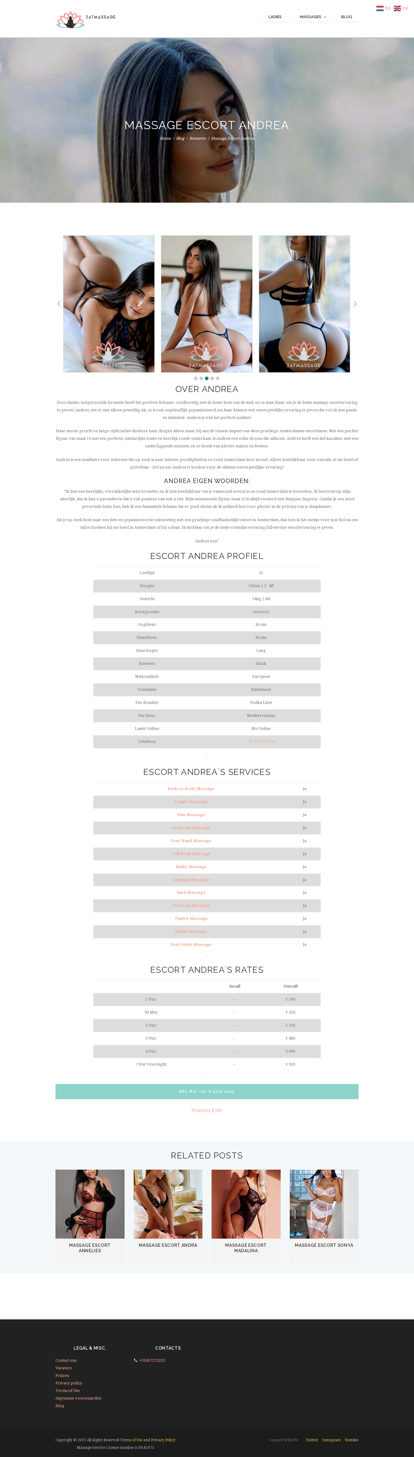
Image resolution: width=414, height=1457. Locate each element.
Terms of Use (67, 1390)
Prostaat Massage (191, 905)
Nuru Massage (190, 892)
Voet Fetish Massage (191, 944)
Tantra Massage (191, 918)
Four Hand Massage (191, 840)
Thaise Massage (191, 931)
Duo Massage (191, 814)
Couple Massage (191, 801)
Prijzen (62, 1375)
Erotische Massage (191, 827)
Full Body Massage (191, 853)
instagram (331, 1440)
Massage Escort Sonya (324, 1245)
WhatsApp (201, 1110)
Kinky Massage (191, 866)
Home (165, 138)
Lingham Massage (191, 879)
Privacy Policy (163, 1440)
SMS (219, 1110)
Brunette (197, 138)
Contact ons (65, 1360)
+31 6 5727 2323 (261, 741)
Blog (180, 138)
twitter (311, 1440)
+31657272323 (152, 1360)
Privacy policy (68, 1383)
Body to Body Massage (191, 788)
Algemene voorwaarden (78, 1398)
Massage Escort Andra (168, 1245)
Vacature (63, 1368)
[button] (196, 378)
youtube (351, 1440)
